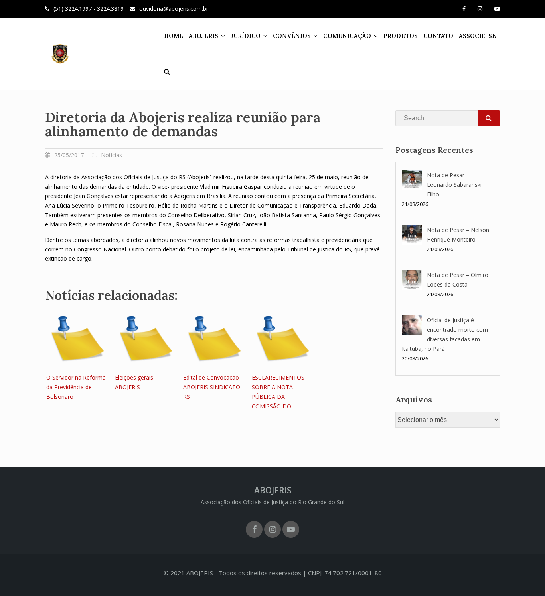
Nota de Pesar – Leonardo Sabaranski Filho (454, 184)
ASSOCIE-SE (477, 36)
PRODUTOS (400, 36)
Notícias (111, 155)
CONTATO (438, 36)
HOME (173, 36)
